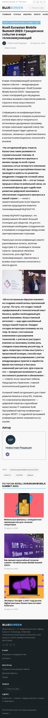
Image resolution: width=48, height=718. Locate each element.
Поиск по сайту (38, 8)
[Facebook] (44, 2)
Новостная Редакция (17, 43)
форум (30, 475)
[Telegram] (34, 2)
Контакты (6, 658)
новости (7, 475)
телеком (19, 475)
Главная (6, 14)
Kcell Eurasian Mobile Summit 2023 (21, 23)
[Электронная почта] (7, 454)
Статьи (17, 14)
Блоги (37, 14)
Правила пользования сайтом (15, 669)
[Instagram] (37, 2)
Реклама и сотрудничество (14, 654)
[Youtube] (41, 2)
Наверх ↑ (6, 713)
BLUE (12, 7)
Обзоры (27, 14)
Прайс (5, 677)
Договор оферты (9, 673)
